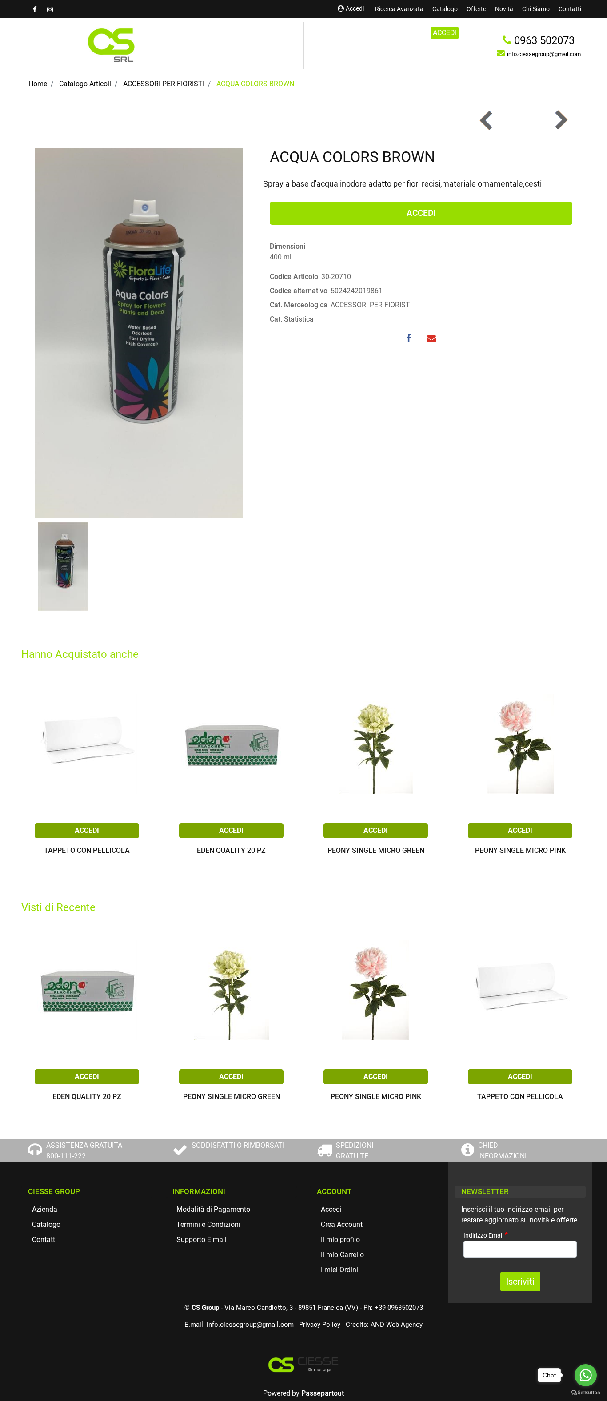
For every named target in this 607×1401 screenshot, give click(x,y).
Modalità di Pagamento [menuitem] (213, 1209)
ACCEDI (445, 32)
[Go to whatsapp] (586, 1375)
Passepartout (322, 1393)
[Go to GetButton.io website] (585, 1392)
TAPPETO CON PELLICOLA (87, 851)
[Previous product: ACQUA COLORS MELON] (486, 120)
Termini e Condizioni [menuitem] (208, 1224)
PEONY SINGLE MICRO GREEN (375, 851)
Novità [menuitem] (504, 8)
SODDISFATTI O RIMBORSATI (238, 1145)
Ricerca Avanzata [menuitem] (399, 8)
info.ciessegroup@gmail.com (250, 1325)
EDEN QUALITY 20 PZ (231, 851)
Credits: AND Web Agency (384, 1325)
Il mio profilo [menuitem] (340, 1239)
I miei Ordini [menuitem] (339, 1270)
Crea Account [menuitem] (342, 1224)
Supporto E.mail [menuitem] (201, 1239)
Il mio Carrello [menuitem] (342, 1254)
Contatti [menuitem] (570, 8)
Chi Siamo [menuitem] (536, 8)
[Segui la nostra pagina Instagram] (49, 9)
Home (37, 84)
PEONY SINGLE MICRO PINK (520, 851)
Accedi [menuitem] (331, 1209)
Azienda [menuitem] (44, 1209)
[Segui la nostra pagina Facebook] (35, 9)
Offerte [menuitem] (476, 8)
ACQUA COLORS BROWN (255, 84)
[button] (139, 332)
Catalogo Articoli (85, 84)
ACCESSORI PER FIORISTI (163, 84)
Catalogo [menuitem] (445, 8)
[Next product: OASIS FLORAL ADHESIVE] (560, 120)
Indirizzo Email (485, 1235)
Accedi (355, 8)
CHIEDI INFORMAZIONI (502, 1150)
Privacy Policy (319, 1325)
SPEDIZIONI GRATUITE (354, 1150)
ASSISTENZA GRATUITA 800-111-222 (84, 1150)
